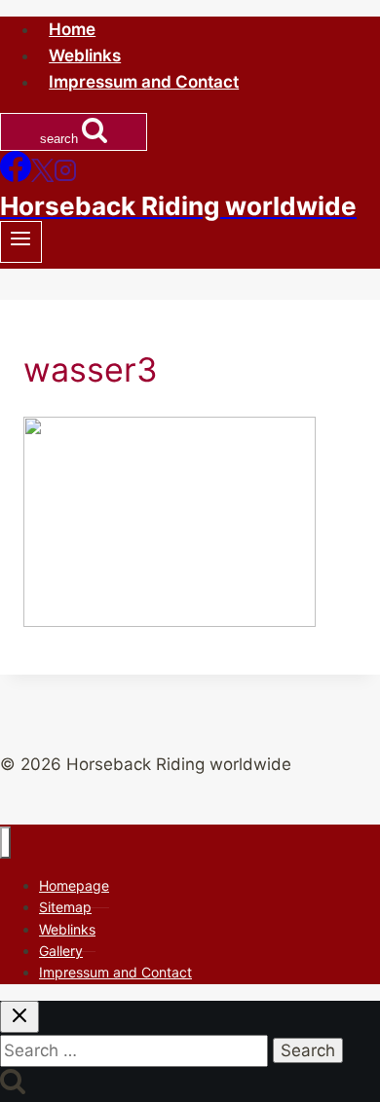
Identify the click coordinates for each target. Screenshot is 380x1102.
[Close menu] (5, 842)
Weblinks (85, 55)
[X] (42, 176)
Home (72, 29)
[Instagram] (65, 176)
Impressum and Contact (144, 82)
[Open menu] (21, 242)
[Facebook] (15, 176)
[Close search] (19, 1017)
